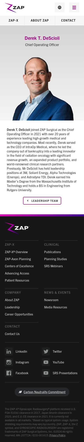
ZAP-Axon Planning (18, 259)
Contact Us (12, 334)
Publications (52, 252)
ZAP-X (13, 21)
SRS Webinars (53, 266)
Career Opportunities (19, 314)
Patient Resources (17, 280)
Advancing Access (17, 273)
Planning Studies (55, 259)
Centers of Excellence (19, 266)
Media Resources (55, 307)
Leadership (12, 307)
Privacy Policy (57, 435)
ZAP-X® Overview (16, 252)
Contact (68, 21)
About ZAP (40, 21)
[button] (74, 8)
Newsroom (51, 300)
